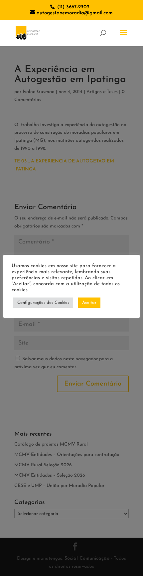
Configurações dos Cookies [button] (43, 303)
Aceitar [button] (89, 303)
